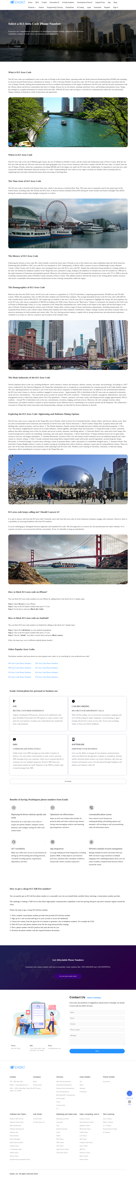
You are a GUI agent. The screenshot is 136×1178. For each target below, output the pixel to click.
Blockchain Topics (85, 1129)
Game (58, 1102)
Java (57, 1125)
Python (58, 1135)
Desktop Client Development (65, 1088)
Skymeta (82, 1088)
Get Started (17, 46)
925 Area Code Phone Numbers (19, 677)
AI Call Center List (38, 1122)
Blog (115, 2)
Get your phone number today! (68, 976)
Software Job (14, 1132)
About (35, 1081)
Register (107, 7)
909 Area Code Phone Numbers (19, 668)
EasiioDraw (70, 7)
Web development (15, 1125)
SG (81, 1081)
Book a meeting (94, 998)
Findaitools (83, 1091)
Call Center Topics (62, 1152)
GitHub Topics (14, 1152)
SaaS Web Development (64, 1085)
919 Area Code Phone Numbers (19, 672)
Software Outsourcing (16, 1122)
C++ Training (107, 1125)
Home (30, 2)
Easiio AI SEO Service (16, 1119)
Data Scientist (14, 1135)
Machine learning (61, 1129)
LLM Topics (83, 1135)
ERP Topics (60, 1139)
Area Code (106, 1081)
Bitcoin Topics (84, 1156)
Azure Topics (84, 1146)
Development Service (84, 2)
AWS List (82, 1149)
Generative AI (54, 2)
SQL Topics (83, 1139)
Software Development (17, 1129)
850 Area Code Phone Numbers (19, 663)
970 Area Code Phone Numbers (46, 677)
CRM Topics (60, 1142)
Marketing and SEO (62, 1119)
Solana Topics (14, 1156)
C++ (57, 1108)
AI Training (106, 1132)
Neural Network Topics (87, 1122)
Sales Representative (16, 1142)
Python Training (108, 1122)
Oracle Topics (84, 1159)
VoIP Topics (60, 1146)
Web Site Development (63, 1081)
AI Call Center (37, 1119)
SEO (37, 2)
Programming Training (55, 7)
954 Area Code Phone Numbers (46, 672)
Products (31, 7)
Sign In (115, 7)
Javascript (59, 1122)
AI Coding (80, 7)
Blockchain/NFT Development (65, 1095)
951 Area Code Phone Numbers (46, 668)
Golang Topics (14, 1146)
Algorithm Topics (85, 1125)
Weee (81, 1085)
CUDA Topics (84, 1132)
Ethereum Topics (85, 1152)
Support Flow (100, 2)
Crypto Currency (85, 1119)
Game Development (62, 1091)
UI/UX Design (60, 1098)
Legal (89, 7)
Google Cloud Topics (86, 1142)
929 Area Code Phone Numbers (46, 663)
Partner (41, 7)
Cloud (58, 1132)
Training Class (60, 1105)
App (109, 2)
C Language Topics (16, 1149)
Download (97, 7)
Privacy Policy (37, 1085)
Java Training (107, 1119)
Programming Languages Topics (20, 1159)
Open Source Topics (62, 1149)
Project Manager (15, 1139)
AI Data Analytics (68, 2)
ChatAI (44, 2)
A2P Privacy (37, 1088)
